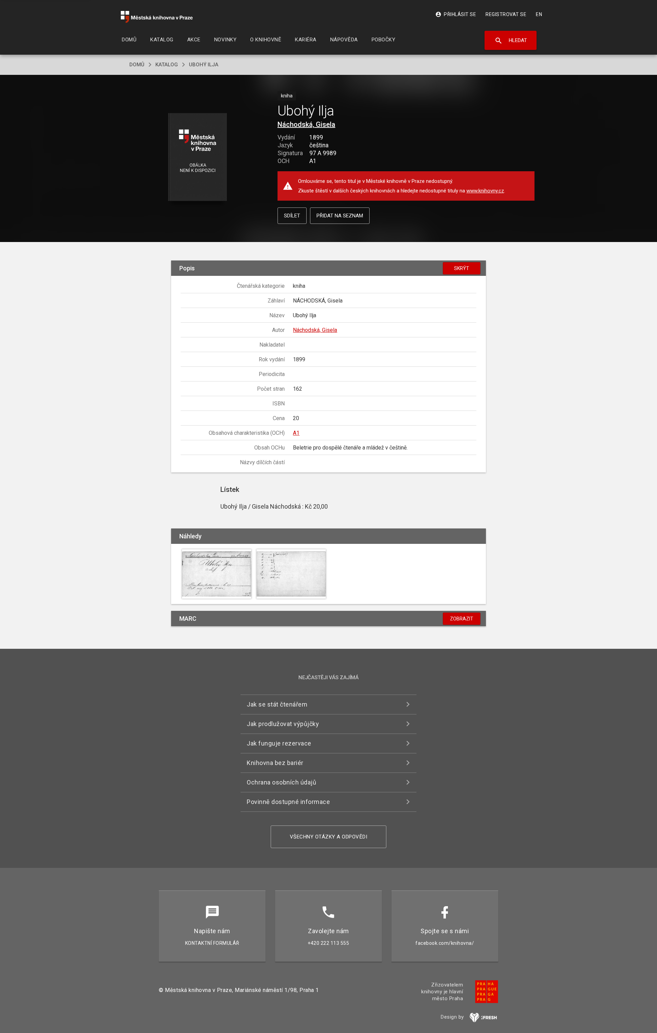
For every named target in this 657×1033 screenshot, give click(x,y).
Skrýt (461, 268)
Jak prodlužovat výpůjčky (283, 723)
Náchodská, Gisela (306, 124)
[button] (197, 157)
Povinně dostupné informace (288, 801)
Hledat (510, 41)
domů (136, 65)
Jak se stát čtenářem (277, 704)
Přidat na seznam (340, 216)
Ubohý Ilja (203, 65)
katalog (166, 65)
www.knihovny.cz (485, 191)
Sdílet (292, 216)
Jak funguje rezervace (279, 743)
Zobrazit (461, 618)
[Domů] (156, 17)
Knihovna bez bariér (275, 762)
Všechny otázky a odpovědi (329, 837)
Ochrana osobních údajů (281, 782)
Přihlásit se (455, 14)
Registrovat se (506, 14)
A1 (296, 433)
